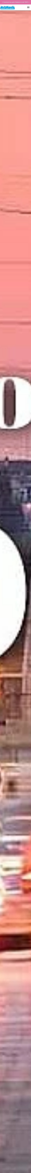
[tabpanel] (15, 591)
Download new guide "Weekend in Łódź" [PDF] (15, 2)
